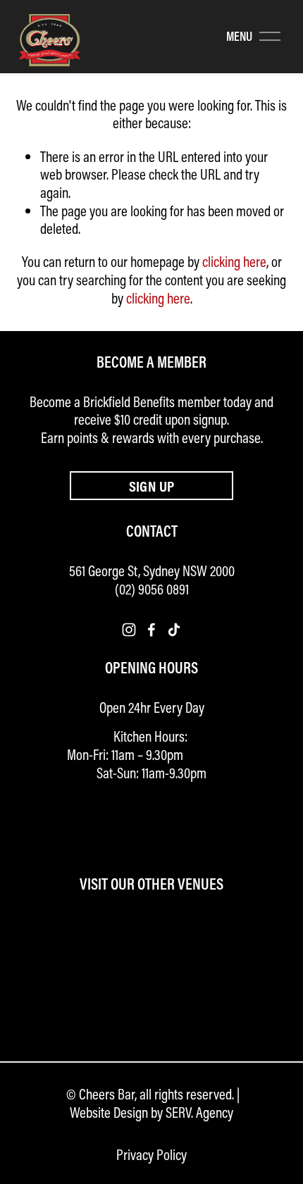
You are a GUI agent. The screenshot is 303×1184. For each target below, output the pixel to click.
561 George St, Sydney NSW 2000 (152, 571)
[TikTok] (174, 630)
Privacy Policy (151, 1155)
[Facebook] (151, 630)
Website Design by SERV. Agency (151, 1113)
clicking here (234, 261)
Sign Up (152, 486)
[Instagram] (129, 630)
